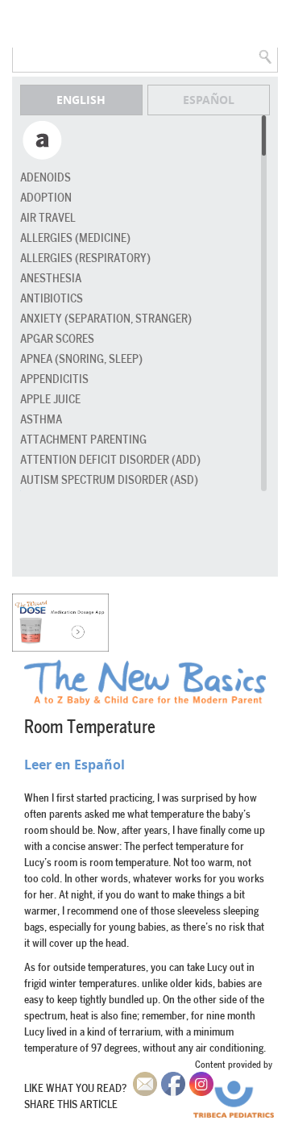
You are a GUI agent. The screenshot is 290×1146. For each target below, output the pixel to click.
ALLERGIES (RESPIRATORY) (85, 258)
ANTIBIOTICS (51, 299)
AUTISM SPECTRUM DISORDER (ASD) (109, 480)
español (208, 99)
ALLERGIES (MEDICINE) (75, 238)
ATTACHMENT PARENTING (83, 440)
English (81, 99)
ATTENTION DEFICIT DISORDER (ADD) (110, 460)
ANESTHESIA (50, 279)
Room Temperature (89, 727)
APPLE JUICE (50, 400)
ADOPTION (46, 198)
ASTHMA (41, 420)
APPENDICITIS (54, 379)
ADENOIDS (45, 178)
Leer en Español (74, 764)
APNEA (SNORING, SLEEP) (81, 359)
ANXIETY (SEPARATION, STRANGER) (106, 319)
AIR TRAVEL (48, 218)
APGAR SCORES (57, 339)
